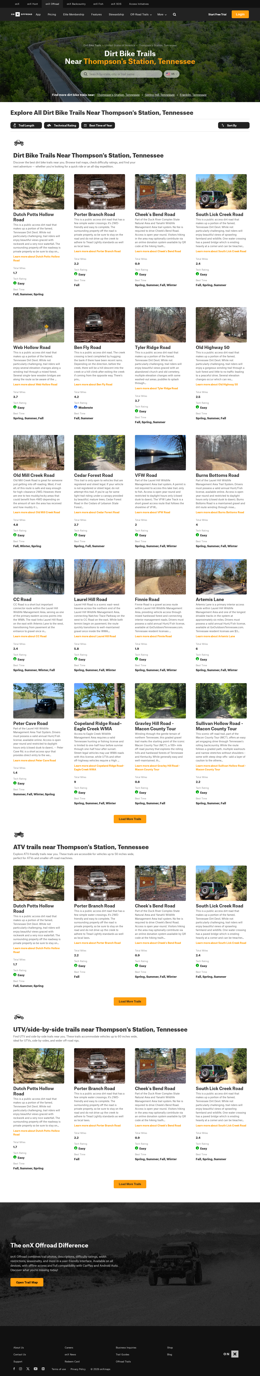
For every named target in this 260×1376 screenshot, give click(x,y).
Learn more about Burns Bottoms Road (221, 492)
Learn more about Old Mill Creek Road (38, 492)
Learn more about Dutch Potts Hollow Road (38, 235)
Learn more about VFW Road (160, 492)
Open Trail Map (27, 1282)
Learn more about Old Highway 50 (221, 366)
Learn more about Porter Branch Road (99, 235)
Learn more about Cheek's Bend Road (160, 235)
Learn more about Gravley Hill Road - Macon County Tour (160, 744)
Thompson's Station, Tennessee (118, 94)
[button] (26, 125)
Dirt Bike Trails (92, 45)
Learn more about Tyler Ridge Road (160, 366)
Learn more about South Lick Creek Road (221, 235)
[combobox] (124, 74)
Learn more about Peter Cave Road (38, 744)
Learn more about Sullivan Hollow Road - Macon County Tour (221, 744)
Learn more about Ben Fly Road (99, 366)
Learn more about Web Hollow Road (38, 366)
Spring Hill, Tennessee (160, 94)
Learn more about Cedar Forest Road (99, 492)
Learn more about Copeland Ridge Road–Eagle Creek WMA (99, 744)
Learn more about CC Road (38, 616)
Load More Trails (130, 819)
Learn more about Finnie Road (160, 616)
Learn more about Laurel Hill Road (99, 616)
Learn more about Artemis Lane (221, 616)
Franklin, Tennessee (193, 94)
